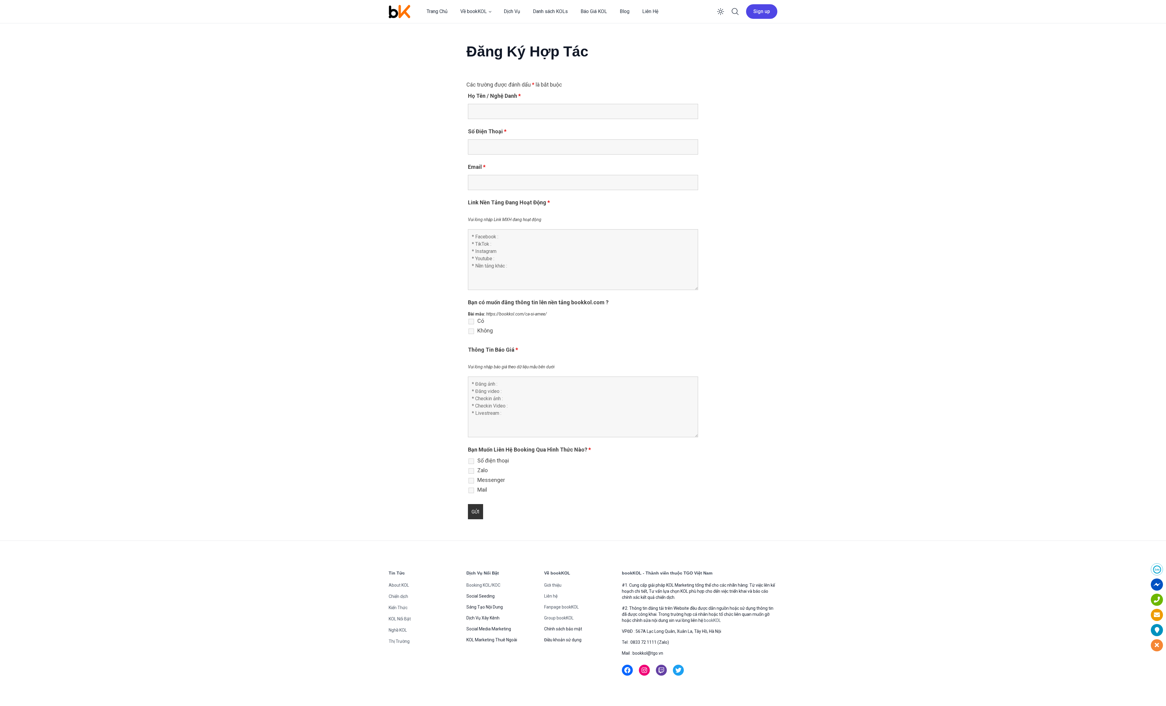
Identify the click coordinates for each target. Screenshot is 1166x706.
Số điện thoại (493, 461)
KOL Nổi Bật (400, 618)
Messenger (491, 480)
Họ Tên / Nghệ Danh (494, 96)
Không (485, 331)
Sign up (761, 11)
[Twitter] (678, 670)
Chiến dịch (398, 596)
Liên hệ (550, 596)
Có (480, 321)
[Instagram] (644, 670)
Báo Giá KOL (594, 11)
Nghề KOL (398, 630)
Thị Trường (399, 641)
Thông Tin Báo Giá (493, 349)
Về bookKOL (473, 11)
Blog (624, 11)
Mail (482, 490)
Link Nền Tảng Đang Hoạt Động (509, 202)
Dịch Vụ (512, 11)
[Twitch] (661, 670)
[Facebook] (627, 670)
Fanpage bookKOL (561, 607)
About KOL (399, 585)
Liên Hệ (650, 11)
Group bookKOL (559, 618)
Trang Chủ (437, 11)
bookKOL (712, 620)
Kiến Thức (398, 607)
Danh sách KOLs (550, 11)
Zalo (482, 470)
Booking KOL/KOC (483, 585)
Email (477, 167)
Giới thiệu (552, 585)
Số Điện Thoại (487, 131)
